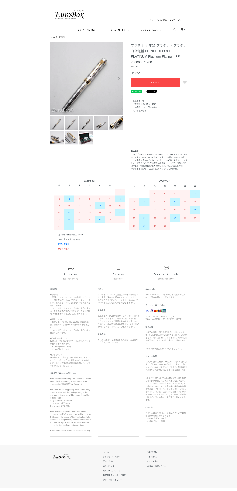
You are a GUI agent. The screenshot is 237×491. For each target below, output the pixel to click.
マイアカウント (176, 20)
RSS (148, 452)
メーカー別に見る (117, 30)
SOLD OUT (156, 82)
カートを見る (152, 461)
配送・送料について (111, 461)
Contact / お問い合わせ (157, 465)
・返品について (137, 100)
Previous (54, 79)
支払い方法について (111, 470)
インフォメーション (149, 30)
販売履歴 (62, 37)
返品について (109, 465)
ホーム (52, 37)
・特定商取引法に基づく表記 (143, 104)
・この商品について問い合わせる (145, 107)
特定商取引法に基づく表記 (114, 475)
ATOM (154, 452)
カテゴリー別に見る (86, 30)
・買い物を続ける (138, 110)
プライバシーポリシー (112, 479)
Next (118, 79)
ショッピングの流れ (158, 20)
